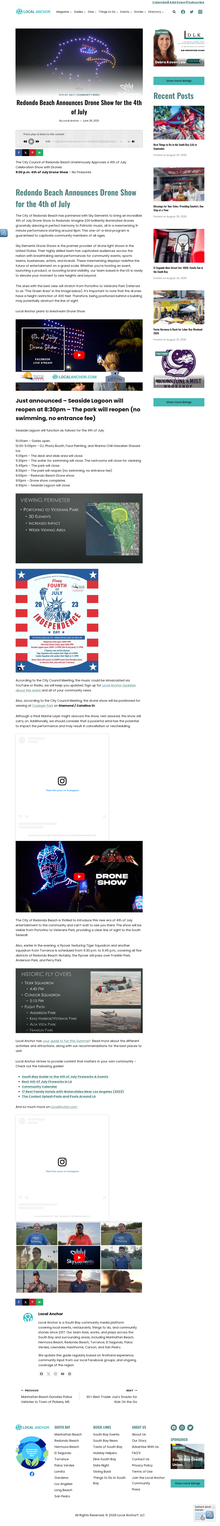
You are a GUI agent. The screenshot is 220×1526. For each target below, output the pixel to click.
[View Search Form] (174, 12)
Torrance (61, 1459)
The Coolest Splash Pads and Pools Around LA (59, 1096)
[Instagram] (200, 12)
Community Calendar (39, 1086)
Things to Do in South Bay (109, 1480)
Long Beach (63, 1490)
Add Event (177, 2)
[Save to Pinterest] (32, 152)
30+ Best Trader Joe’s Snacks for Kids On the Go (111, 1396)
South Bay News (105, 1440)
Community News (88, 94)
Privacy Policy (142, 1465)
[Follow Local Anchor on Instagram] (55, 1374)
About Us (139, 1434)
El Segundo (62, 1453)
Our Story (139, 1440)
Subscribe (196, 2)
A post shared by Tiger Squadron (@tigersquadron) (62, 1216)
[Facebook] (183, 12)
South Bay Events (106, 1434)
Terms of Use (142, 1471)
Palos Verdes (64, 1465)
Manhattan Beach (68, 1434)
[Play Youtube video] (79, 355)
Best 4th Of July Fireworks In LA (47, 1081)
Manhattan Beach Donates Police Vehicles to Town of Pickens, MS (46, 1396)
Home (79, 88)
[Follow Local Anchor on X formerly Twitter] (48, 1374)
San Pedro (62, 1496)
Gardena (61, 1478)
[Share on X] (26, 152)
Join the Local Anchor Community (148, 1480)
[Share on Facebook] (19, 152)
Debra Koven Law (170, 62)
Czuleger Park (42, 705)
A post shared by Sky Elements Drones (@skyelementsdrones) (62, 835)
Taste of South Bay (107, 1447)
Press (136, 1489)
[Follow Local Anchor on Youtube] (62, 1374)
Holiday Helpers (105, 1453)
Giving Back (102, 1471)
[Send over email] (39, 152)
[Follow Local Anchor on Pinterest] (70, 1374)
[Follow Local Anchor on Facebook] (41, 1374)
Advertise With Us (145, 1447)
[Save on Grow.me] (46, 152)
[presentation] (178, 123)
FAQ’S (136, 1453)
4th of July (67, 94)
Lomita (59, 1471)
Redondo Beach (66, 1440)
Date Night (101, 1465)
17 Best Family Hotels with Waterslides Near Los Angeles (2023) (73, 1091)
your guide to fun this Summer (66, 1041)
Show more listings (178, 81)
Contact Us (140, 1459)
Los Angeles (63, 1484)
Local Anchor (71, 120)
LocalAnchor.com (64, 1107)
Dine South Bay (104, 1459)
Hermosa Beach (66, 1447)
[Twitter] (192, 12)
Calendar (160, 2)
